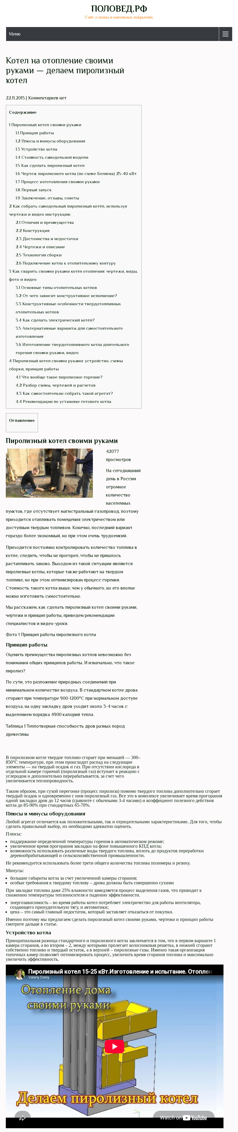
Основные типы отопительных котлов (56, 287)
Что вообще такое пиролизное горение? (59, 376)
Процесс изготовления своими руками (58, 181)
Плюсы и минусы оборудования (50, 140)
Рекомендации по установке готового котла (63, 401)
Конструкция (32, 230)
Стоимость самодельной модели (52, 157)
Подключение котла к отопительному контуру (66, 262)
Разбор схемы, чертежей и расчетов (55, 385)
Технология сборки (39, 254)
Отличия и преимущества (45, 222)
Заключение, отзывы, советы (47, 197)
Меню (15, 34)
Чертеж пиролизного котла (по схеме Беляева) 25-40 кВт (76, 173)
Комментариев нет (47, 98)
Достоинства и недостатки (47, 238)
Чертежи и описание (40, 246)
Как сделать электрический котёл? (55, 319)
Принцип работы (35, 132)
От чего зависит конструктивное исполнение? (66, 295)
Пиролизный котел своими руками (45, 124)
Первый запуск (34, 189)
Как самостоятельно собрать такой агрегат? (64, 393)
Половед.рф (119, 9)
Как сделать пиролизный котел (50, 165)
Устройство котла (36, 149)
